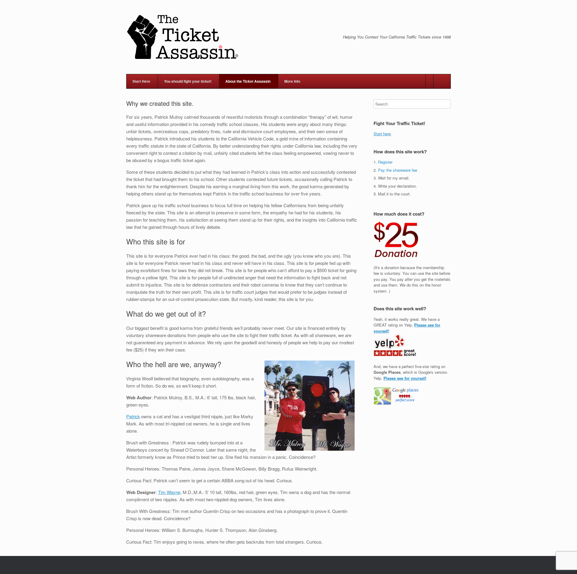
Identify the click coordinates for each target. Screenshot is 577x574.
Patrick (133, 416)
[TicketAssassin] (182, 37)
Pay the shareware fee (397, 170)
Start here (382, 134)
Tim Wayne (169, 492)
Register (385, 162)
